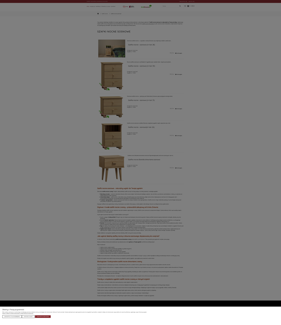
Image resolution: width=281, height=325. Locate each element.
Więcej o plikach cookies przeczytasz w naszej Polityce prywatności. (17, 313)
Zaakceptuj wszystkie (43, 316)
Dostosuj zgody (28, 316)
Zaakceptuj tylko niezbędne (12, 316)
